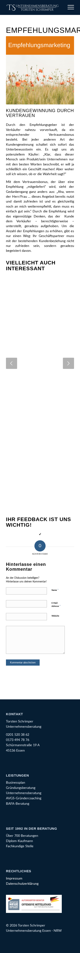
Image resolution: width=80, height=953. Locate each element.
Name (55, 590)
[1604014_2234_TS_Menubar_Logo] (33, 7)
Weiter (68, 363)
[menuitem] (69, 7)
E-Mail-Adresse (56, 604)
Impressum (14, 878)
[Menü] (69, 7)
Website (55, 616)
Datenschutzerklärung (22, 883)
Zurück (11, 363)
